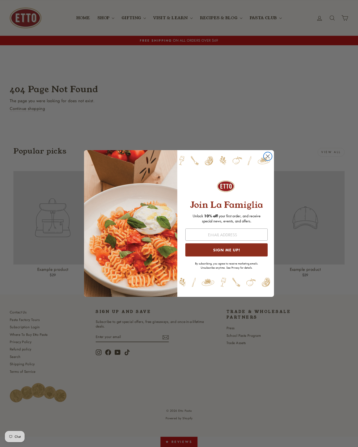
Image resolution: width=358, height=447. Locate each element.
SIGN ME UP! (226, 250)
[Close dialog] (268, 156)
